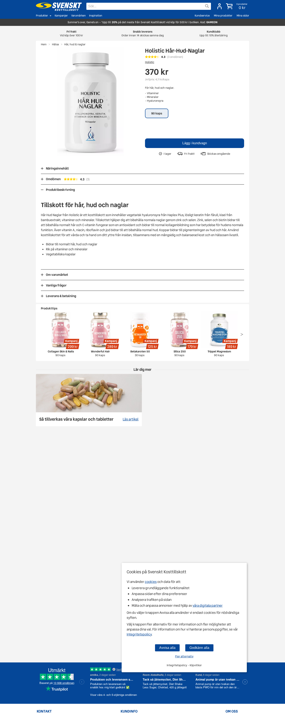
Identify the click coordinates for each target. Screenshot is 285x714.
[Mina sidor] (219, 6)
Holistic (149, 62)
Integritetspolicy (139, 634)
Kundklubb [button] (213, 33)
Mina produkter (223, 16)
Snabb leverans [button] (142, 33)
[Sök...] (207, 6)
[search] (148, 6)
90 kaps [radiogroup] (156, 113)
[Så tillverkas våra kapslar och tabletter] (89, 400)
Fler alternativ (184, 656)
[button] (237, 6)
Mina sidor (243, 16)
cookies (151, 581)
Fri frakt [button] (71, 33)
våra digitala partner (208, 605)
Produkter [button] (42, 16)
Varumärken (78, 16)
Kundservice (202, 16)
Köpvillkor (196, 665)
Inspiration (95, 16)
